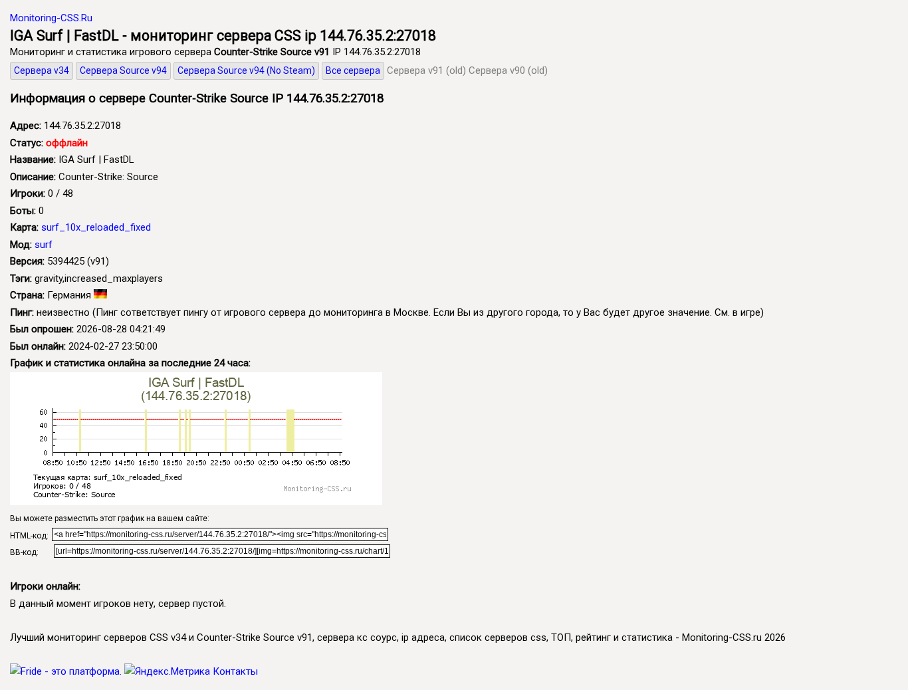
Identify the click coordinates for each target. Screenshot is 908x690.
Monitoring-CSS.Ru (51, 18)
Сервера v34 (41, 70)
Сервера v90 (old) (508, 70)
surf (44, 245)
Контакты (235, 671)
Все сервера (353, 70)
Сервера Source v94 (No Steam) (246, 70)
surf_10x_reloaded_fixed (96, 227)
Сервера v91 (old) (426, 70)
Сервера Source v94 (123, 70)
